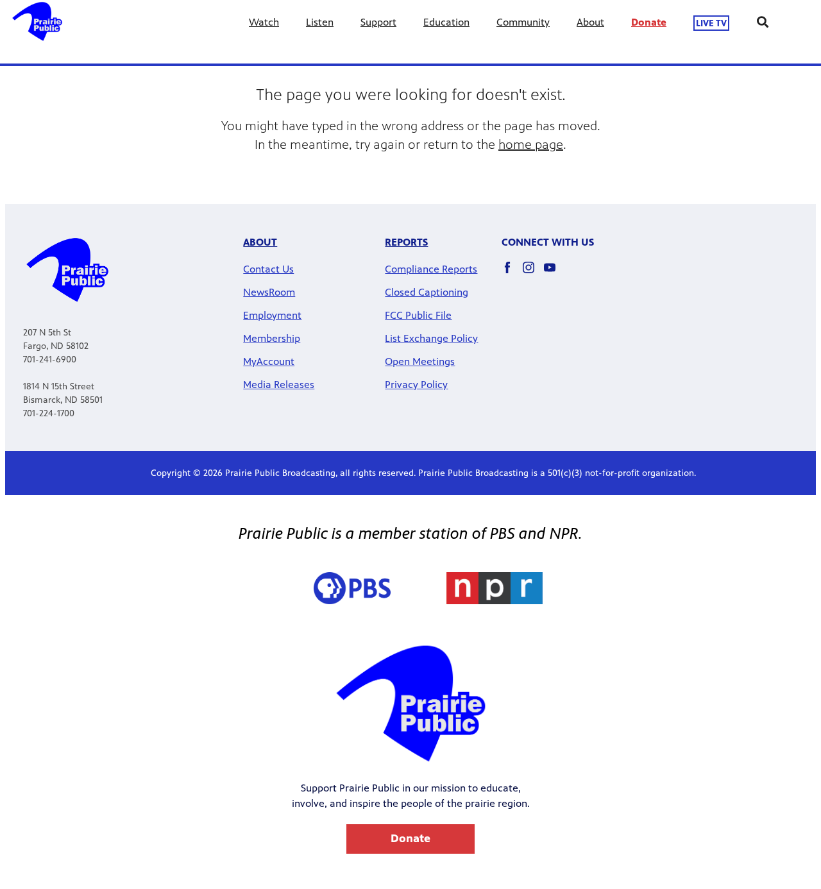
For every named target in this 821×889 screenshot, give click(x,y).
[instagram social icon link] (533, 273)
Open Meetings (420, 361)
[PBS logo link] (352, 589)
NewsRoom (269, 292)
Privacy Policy (416, 384)
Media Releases (278, 384)
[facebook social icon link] (512, 273)
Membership (271, 338)
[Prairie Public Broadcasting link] (37, 32)
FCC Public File (418, 315)
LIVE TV (711, 22)
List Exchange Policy (431, 338)
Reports (406, 242)
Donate (648, 22)
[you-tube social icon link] (554, 273)
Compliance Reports (431, 269)
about (260, 242)
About (590, 22)
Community (523, 22)
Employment (272, 315)
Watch (264, 22)
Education (446, 22)
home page (530, 144)
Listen (320, 22)
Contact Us (268, 269)
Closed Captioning (426, 292)
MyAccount (268, 361)
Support (378, 22)
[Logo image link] (494, 589)
